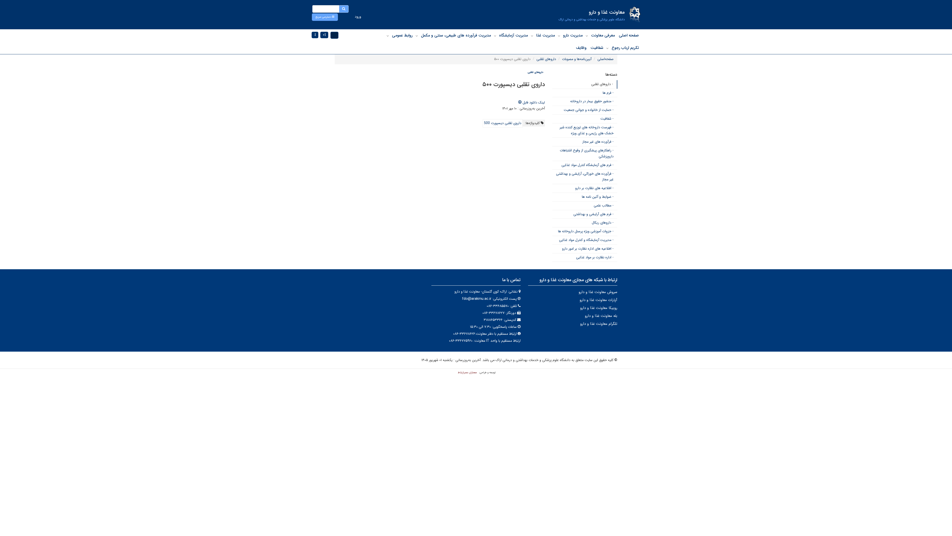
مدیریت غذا (545, 35)
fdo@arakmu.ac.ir (476, 299)
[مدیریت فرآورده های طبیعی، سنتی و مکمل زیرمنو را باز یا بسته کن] (417, 36)
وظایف (581, 48)
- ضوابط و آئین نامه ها (598, 197)
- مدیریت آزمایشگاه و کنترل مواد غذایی (586, 240)
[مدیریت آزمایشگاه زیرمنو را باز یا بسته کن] (495, 36)
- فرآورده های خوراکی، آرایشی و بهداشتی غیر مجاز (585, 176)
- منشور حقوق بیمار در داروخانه (592, 101)
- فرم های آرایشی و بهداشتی (593, 214)
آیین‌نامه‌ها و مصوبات (577, 59)
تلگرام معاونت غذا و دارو (598, 324)
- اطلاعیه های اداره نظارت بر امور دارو (588, 248)
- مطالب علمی (604, 205)
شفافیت (597, 48)
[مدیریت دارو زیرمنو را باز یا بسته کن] (559, 36)
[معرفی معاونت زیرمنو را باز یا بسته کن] (587, 36)
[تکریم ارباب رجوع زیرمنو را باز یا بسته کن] (607, 48)
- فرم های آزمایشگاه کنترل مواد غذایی (588, 165)
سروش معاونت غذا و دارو (598, 292)
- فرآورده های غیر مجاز (598, 141)
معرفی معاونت (603, 35)
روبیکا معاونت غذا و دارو (598, 308)
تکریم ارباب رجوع (625, 48)
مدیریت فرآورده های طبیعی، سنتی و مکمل (456, 35)
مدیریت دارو (573, 35)
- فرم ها (608, 93)
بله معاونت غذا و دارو (601, 316)
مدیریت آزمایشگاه (513, 35)
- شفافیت (607, 118)
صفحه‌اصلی (605, 59)
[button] (325, 17)
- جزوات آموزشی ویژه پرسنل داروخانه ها (586, 231)
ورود (358, 16)
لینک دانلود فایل (533, 102)
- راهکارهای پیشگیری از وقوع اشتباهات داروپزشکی (587, 153)
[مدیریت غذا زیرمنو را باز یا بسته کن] (532, 36)
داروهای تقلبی (546, 59)
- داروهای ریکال (603, 222)
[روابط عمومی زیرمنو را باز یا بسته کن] (388, 36)
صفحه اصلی (629, 35)
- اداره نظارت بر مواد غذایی (595, 257)
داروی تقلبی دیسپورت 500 (502, 123)
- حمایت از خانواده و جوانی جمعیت (589, 110)
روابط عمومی (402, 35)
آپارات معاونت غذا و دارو (598, 300)
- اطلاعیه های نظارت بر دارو (594, 188)
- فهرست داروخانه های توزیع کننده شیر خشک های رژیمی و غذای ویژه (587, 130)
